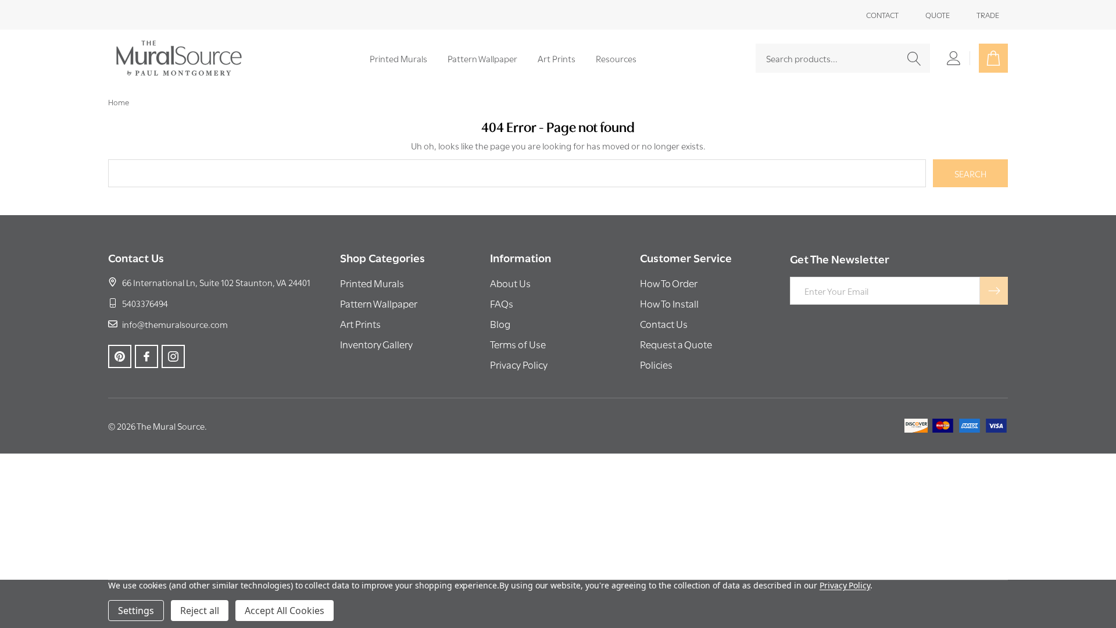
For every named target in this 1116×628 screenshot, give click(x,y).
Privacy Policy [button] (519, 364)
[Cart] (993, 58)
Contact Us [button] (664, 323)
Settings (136, 610)
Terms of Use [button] (518, 344)
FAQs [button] (501, 303)
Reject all (199, 610)
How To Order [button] (669, 283)
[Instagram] (173, 356)
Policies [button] (656, 364)
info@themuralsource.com (175, 323)
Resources (616, 58)
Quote (937, 14)
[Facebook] (146, 356)
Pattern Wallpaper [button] (378, 303)
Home (118, 102)
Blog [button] (500, 323)
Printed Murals (398, 58)
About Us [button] (510, 283)
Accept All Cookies (284, 610)
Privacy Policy (845, 585)
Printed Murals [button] (372, 283)
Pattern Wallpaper (482, 58)
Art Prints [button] (360, 323)
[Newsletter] (994, 291)
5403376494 (145, 303)
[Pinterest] (119, 356)
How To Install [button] (669, 303)
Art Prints (556, 58)
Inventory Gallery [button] (376, 344)
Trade (988, 14)
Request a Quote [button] (676, 344)
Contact (882, 14)
